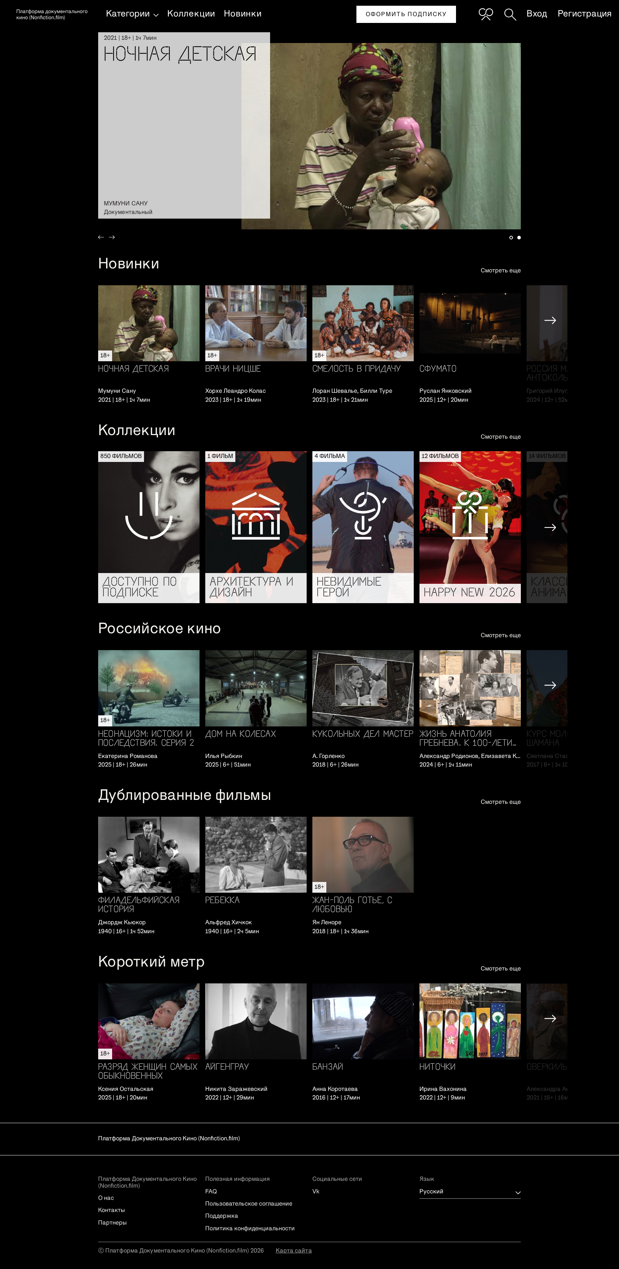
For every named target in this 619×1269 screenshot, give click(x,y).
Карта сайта (294, 1251)
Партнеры (112, 1223)
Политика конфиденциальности (250, 1229)
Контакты (111, 1210)
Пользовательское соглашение (248, 1204)
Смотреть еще (501, 271)
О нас (106, 1198)
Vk (316, 1192)
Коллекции (191, 14)
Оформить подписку (406, 15)
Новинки (243, 14)
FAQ (211, 1192)
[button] (106, 125)
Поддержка (221, 1216)
